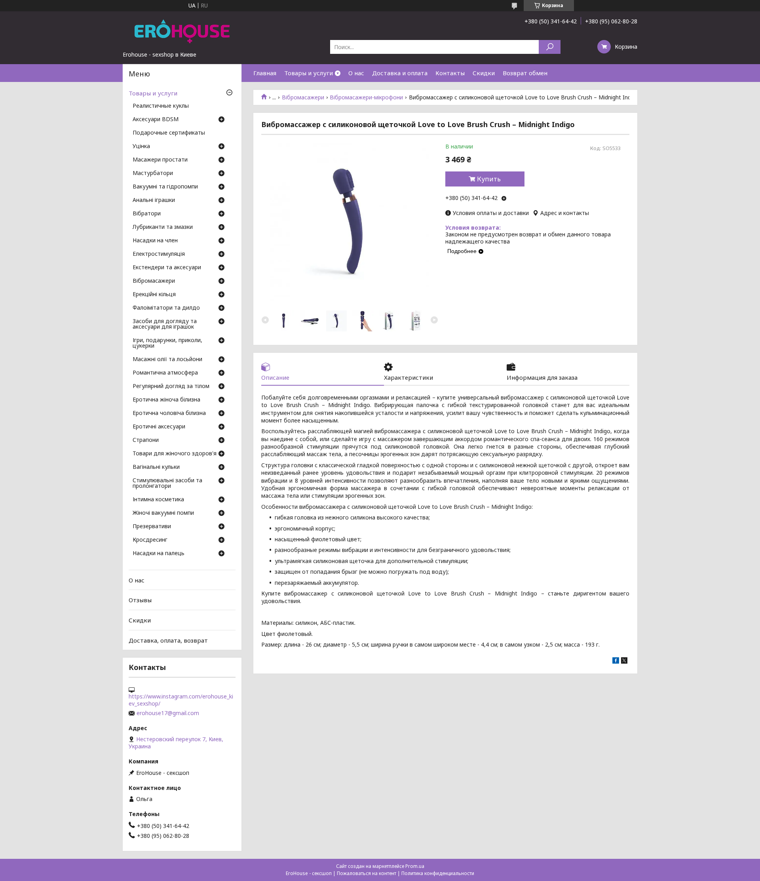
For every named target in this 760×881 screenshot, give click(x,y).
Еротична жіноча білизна (166, 400)
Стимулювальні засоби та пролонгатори (167, 483)
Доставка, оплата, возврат (168, 640)
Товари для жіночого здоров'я (175, 454)
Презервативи (152, 526)
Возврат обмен (525, 73)
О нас (356, 73)
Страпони (146, 440)
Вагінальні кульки (156, 467)
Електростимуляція (159, 254)
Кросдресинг (150, 540)
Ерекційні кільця (154, 294)
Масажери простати (160, 160)
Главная (264, 73)
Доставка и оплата (400, 73)
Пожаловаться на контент (366, 873)
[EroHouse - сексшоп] (182, 31)
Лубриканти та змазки (163, 227)
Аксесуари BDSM (156, 119)
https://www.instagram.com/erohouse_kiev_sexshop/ (181, 700)
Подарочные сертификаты (169, 133)
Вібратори (147, 214)
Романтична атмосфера (165, 373)
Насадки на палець (158, 553)
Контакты (450, 73)
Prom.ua (414, 866)
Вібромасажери (303, 97)
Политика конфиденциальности (437, 873)
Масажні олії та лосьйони (167, 359)
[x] (624, 661)
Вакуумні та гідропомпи (165, 187)
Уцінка (141, 146)
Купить (489, 179)
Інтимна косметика (158, 500)
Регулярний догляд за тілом (171, 386)
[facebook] (615, 661)
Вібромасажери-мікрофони (366, 97)
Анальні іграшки (154, 200)
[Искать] (549, 47)
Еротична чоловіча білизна (169, 413)
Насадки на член (155, 241)
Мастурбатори (153, 173)
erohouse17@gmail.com (168, 713)
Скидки (484, 73)
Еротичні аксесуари (159, 427)
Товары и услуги (308, 73)
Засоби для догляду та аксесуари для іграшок (165, 324)
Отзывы (140, 600)
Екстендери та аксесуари (167, 267)
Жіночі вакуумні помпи (163, 513)
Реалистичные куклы (161, 106)
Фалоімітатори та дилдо (166, 308)
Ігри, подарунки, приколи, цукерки (167, 343)
